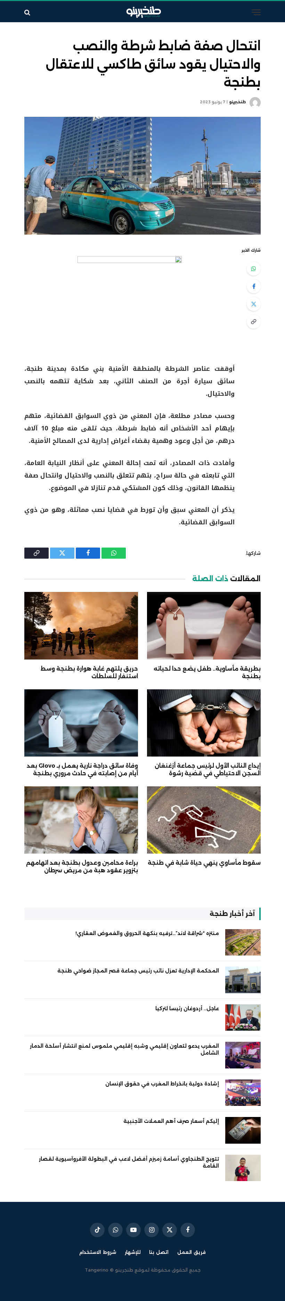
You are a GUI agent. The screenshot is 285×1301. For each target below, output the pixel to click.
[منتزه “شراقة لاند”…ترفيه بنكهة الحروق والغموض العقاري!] (243, 942)
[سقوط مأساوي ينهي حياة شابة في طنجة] (204, 820)
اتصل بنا (159, 1252)
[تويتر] (254, 304)
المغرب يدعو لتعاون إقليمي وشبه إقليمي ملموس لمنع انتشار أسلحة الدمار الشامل (124, 1049)
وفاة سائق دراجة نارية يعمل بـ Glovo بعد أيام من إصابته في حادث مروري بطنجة (82, 769)
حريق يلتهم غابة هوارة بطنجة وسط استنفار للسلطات (89, 672)
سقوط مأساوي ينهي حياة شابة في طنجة (204, 862)
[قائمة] (256, 12)
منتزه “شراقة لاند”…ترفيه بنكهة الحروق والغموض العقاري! (147, 933)
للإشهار (132, 1252)
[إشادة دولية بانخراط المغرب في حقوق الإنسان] (243, 1093)
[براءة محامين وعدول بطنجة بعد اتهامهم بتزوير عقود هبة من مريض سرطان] (81, 820)
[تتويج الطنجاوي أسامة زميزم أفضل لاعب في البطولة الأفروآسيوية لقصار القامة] (243, 1168)
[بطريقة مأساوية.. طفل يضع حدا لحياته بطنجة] (204, 626)
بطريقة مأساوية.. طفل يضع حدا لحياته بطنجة (207, 672)
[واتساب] (254, 269)
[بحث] (28, 12)
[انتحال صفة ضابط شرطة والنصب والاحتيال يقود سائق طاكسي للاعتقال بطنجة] (142, 176)
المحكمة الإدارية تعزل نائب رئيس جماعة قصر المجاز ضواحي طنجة (138, 971)
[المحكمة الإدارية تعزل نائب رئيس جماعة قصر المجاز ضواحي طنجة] (243, 980)
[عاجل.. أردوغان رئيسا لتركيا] (243, 1017)
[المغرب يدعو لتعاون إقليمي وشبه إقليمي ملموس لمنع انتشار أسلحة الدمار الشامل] (243, 1055)
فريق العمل (191, 1252)
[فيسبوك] (254, 286)
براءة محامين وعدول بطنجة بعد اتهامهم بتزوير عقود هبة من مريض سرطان (82, 866)
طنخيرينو (237, 101)
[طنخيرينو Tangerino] (142, 12)
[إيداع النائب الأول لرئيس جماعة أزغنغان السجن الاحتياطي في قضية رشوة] (204, 723)
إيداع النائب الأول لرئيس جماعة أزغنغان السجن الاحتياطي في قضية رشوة (208, 769)
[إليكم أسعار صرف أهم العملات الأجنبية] (243, 1130)
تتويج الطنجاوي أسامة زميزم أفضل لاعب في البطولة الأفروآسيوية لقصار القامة (129, 1162)
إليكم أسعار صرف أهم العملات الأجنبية (171, 1121)
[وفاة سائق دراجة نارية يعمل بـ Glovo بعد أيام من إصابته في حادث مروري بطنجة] (81, 723)
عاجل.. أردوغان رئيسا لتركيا (187, 1008)
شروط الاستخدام (97, 1252)
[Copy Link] (254, 322)
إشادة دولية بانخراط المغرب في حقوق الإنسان (162, 1084)
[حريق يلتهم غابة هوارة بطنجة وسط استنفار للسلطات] (81, 626)
